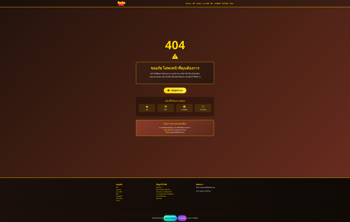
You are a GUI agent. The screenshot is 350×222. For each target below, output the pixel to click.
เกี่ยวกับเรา (159, 187)
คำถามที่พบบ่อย (161, 196)
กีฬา (211, 3)
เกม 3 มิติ (206, 3)
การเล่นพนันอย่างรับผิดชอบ (165, 194)
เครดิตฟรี (217, 3)
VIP (194, 3)
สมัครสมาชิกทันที (170, 218)
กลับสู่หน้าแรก (176, 90)
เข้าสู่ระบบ (182, 218)
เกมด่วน (199, 3)
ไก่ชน (231, 3)
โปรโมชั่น (225, 3)
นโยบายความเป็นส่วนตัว (164, 192)
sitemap (159, 198)
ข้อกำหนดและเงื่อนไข (163, 190)
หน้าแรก (188, 3)
